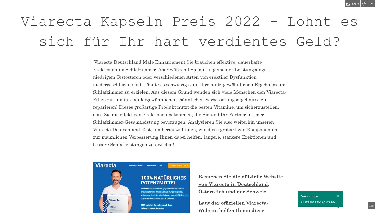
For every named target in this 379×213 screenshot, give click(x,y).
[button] (352, 3)
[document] (189, 106)
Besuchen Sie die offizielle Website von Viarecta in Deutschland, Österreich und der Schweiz (240, 184)
